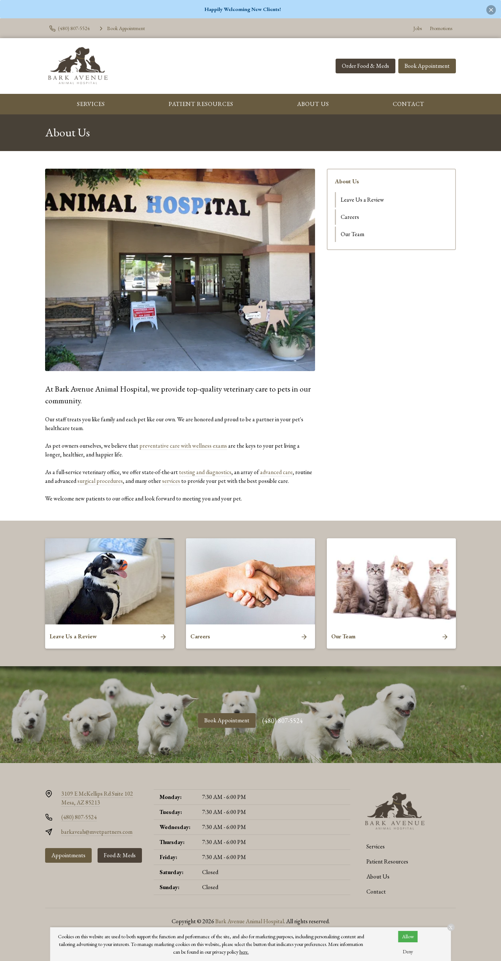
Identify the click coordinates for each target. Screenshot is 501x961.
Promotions (441, 28)
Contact (408, 104)
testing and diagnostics (205, 472)
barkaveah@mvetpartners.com (96, 832)
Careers (350, 217)
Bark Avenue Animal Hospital (249, 921)
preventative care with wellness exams (183, 446)
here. (244, 952)
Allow (408, 936)
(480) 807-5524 (282, 720)
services (171, 481)
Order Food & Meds (365, 66)
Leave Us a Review (362, 199)
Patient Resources (201, 104)
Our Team (352, 234)
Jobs (417, 28)
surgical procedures (100, 481)
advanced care (276, 472)
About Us (313, 104)
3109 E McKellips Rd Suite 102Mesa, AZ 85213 (97, 798)
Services (91, 104)
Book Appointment (427, 66)
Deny (408, 951)
